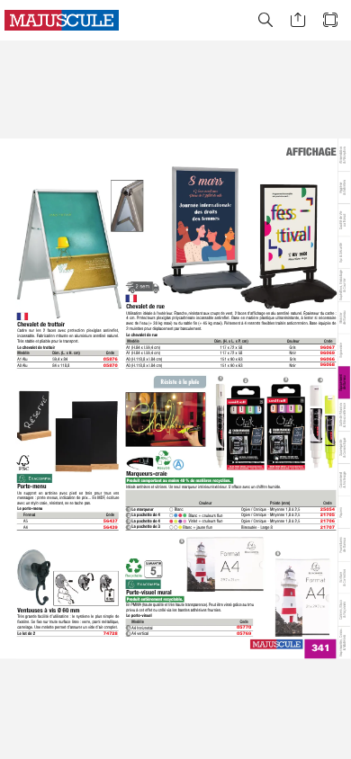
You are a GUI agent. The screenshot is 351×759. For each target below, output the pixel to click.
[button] (265, 20)
